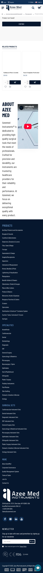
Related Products (9, 46)
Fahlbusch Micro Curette (10, 72)
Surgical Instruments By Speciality (14, 14)
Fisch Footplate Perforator (31, 72)
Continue (21, 24)
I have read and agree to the (15, 546)
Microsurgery (28, 14)
